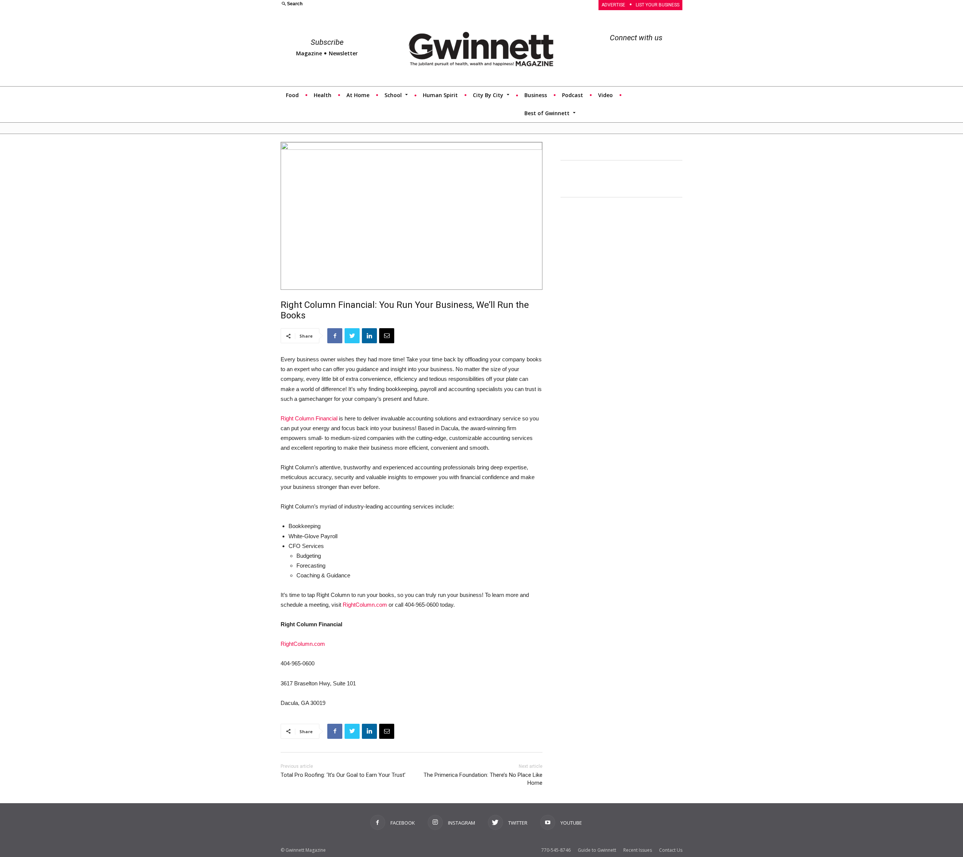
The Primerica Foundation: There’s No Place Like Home (483, 779)
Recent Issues (637, 850)
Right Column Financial (309, 418)
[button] (376, 4)
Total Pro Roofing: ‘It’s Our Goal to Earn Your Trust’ (343, 775)
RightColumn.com (365, 604)
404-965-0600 (422, 604)
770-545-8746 (556, 850)
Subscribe (327, 42)
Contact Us (670, 850)
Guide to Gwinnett (597, 850)
